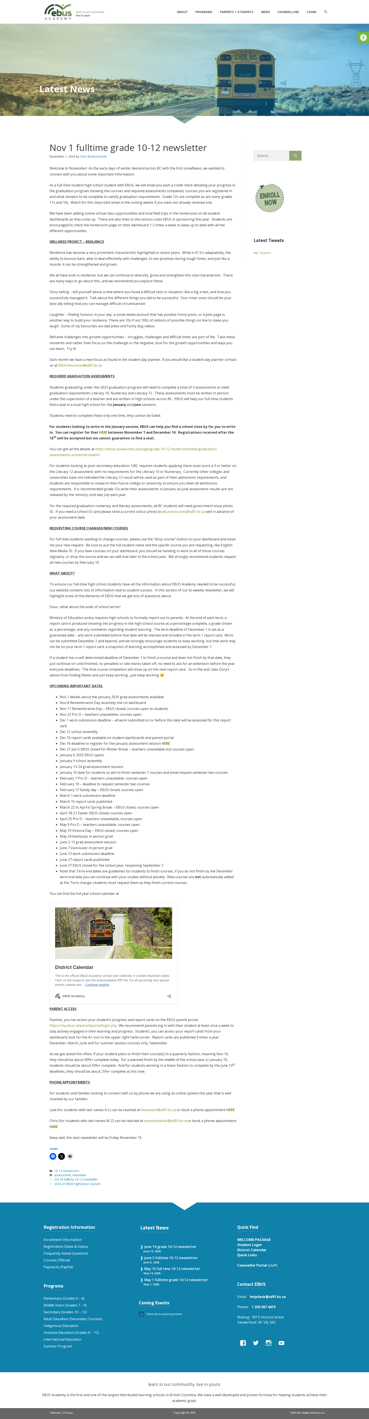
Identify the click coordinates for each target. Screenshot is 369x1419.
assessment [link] (62, 1175)
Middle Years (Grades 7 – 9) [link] (65, 1305)
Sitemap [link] (55, 1413)
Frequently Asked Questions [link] (66, 1253)
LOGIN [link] (311, 12)
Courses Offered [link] (57, 1260)
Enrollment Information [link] (63, 1239)
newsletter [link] (79, 1175)
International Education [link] (62, 1339)
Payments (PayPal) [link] (58, 1267)
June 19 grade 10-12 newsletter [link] (170, 1246)
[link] (363, 37)
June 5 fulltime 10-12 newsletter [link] (171, 1257)
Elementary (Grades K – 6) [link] (64, 1298)
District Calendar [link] (251, 1250)
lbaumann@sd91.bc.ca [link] (158, 1109)
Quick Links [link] (247, 1255)
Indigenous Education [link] (61, 1325)
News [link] (265, 12)
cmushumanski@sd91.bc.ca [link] (165, 1120)
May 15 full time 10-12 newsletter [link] (172, 1268)
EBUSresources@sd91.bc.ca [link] (80, 365)
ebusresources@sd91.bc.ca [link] (183, 511)
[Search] (295, 156)
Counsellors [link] (288, 12)
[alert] (183, 1314)
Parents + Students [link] (236, 12)
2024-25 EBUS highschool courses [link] (77, 1184)
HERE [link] (166, 743)
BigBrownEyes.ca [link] (313, 1413)
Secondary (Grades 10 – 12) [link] (65, 1312)
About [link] (182, 12)
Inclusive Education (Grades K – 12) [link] (71, 1332)
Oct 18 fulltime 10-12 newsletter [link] (76, 1179)
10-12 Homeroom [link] (66, 1171)
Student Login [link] (249, 1244)
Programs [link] (203, 12)
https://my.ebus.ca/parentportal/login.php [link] (83, 1025)
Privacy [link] (68, 1413)
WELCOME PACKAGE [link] (254, 1239)
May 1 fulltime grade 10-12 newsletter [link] (176, 1279)
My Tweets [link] (262, 253)
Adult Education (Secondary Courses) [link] (73, 1319)
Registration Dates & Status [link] (66, 1246)
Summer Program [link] (58, 1346)
